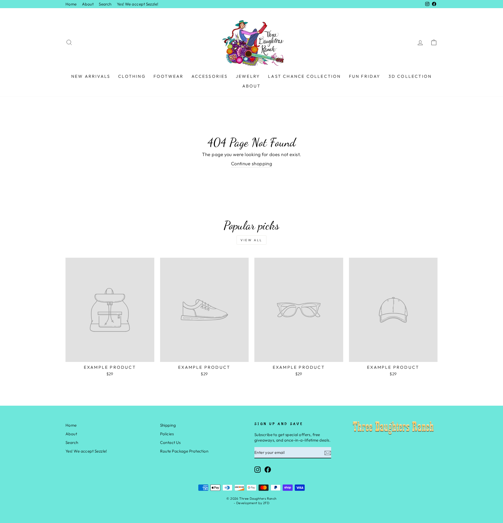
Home (71, 4)
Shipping (168, 425)
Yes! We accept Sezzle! (137, 4)
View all (251, 240)
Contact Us (170, 442)
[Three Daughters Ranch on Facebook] (268, 469)
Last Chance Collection (304, 76)
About (88, 4)
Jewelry (248, 76)
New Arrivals (90, 76)
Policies (167, 433)
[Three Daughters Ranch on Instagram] (257, 469)
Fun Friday (365, 76)
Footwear (169, 76)
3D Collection (410, 76)
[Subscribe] (327, 452)
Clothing (132, 76)
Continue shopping (251, 164)
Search (105, 4)
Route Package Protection (184, 451)
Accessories (210, 76)
